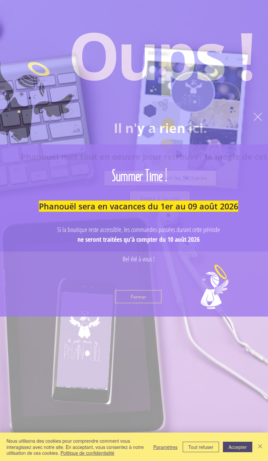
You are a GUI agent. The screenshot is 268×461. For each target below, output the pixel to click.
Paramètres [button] (165, 447)
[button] (258, 117)
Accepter (237, 447)
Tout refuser (200, 447)
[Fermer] (260, 447)
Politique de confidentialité (87, 453)
